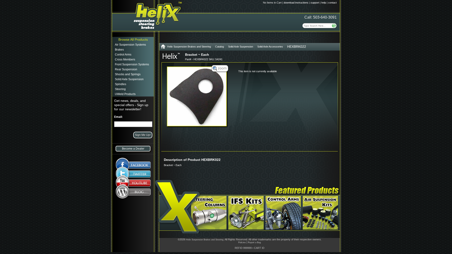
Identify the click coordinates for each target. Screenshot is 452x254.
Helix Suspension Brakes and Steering (189, 46)
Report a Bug (254, 242)
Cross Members (125, 59)
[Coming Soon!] (133, 183)
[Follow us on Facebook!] (133, 163)
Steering (120, 89)
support (315, 2)
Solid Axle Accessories (270, 46)
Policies (242, 242)
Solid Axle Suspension (129, 79)
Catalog (219, 46)
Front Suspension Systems (132, 64)
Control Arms (123, 54)
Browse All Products (133, 39)
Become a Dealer (133, 148)
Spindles (120, 84)
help (323, 2)
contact (332, 2)
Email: (118, 117)
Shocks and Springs (128, 74)
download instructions (296, 2)
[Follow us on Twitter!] (133, 174)
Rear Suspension (126, 69)
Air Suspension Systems (130, 44)
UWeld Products (125, 94)
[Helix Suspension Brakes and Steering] (163, 47)
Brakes (119, 49)
